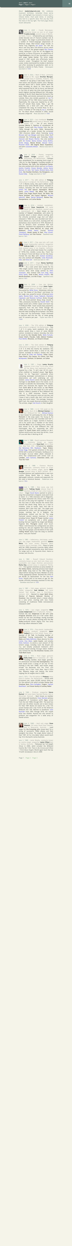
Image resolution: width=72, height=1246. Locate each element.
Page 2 (27, 4)
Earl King (44, 273)
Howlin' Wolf (45, 302)
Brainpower (23, 358)
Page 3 (33, 4)
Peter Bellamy (24, 234)
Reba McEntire (31, 639)
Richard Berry (44, 170)
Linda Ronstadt (47, 258)
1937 (20, 148)
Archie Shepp (24, 143)
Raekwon (38, 448)
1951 (47, 260)
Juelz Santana (31, 457)
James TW (23, 189)
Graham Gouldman (46, 256)
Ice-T (50, 98)
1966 (48, 113)
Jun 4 (30, 3)
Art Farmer (27, 141)
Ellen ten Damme (35, 354)
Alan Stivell (48, 232)
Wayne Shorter (34, 139)
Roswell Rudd (24, 145)
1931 (25, 278)
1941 (25, 236)
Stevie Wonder (36, 168)
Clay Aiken (28, 641)
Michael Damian (47, 413)
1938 (29, 69)
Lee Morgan (32, 135)
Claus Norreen (42, 698)
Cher (20, 260)
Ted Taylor (35, 170)
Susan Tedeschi (39, 296)
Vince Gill (29, 260)
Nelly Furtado (48, 335)
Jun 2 (20, 3)
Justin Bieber (29, 191)
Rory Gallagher (35, 684)
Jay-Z (44, 109)
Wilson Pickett (44, 274)
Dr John (27, 170)
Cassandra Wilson (31, 146)
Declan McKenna (37, 197)
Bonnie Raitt (28, 296)
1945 (37, 582)
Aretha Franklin (24, 168)
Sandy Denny (33, 230)
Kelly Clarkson (24, 643)
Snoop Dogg (23, 450)
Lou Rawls (49, 166)
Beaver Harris (47, 143)
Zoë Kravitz (37, 403)
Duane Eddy (23, 174)
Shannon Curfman (36, 298)
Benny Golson (37, 141)
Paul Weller (23, 339)
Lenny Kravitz (30, 380)
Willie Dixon (34, 290)
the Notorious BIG (26, 448)
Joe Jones (39, 45)
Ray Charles (49, 49)
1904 (25, 481)
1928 (20, 319)
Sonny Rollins (48, 141)
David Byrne (34, 493)
